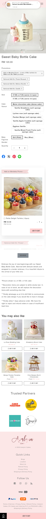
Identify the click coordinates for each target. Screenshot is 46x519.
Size (3, 95)
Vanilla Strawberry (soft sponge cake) (28, 109)
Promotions (6, 68)
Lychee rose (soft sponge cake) (26, 113)
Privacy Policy (23, 469)
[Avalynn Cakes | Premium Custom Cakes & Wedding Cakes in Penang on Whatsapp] (26, 484)
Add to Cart (36, 231)
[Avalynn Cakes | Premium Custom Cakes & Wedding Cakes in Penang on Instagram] (20, 484)
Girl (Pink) (17, 137)
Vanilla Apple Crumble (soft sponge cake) (27, 122)
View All (39, 245)
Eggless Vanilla (19, 126)
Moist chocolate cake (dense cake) (27, 104)
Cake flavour (4, 105)
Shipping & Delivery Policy (23, 472)
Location (23, 462)
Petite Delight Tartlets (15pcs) (17, 218)
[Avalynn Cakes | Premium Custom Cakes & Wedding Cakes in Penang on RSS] (31, 484)
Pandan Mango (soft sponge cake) (27, 117)
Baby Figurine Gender (5, 139)
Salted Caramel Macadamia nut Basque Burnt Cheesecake (23, 4)
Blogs (23, 459)
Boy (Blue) (29, 137)
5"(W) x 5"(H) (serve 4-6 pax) (25, 99)
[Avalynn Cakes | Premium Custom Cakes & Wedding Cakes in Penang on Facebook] (14, 484)
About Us (23, 464)
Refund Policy (23, 466)
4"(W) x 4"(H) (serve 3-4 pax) (25, 95)
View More (23, 255)
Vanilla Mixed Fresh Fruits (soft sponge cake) (28, 131)
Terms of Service (8, 504)
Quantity (5, 146)
